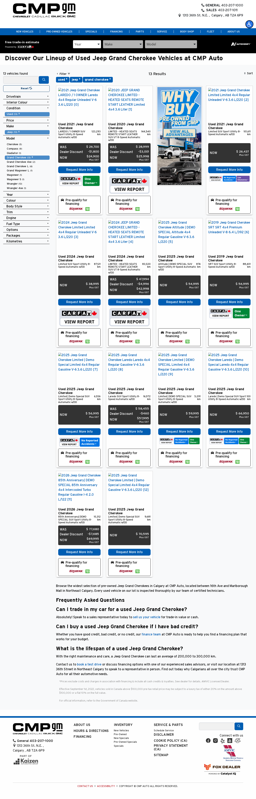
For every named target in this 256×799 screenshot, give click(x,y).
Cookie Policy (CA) (170, 740)
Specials (119, 746)
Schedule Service (164, 730)
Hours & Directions (91, 731)
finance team (151, 634)
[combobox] (87, 44)
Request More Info (79, 169)
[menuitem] (27, 114)
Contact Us (85, 786)
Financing (82, 736)
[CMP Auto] (44, 10)
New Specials (121, 738)
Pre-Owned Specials (125, 742)
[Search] (44, 80)
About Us (82, 725)
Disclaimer (164, 734)
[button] (249, 24)
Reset (25, 88)
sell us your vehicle (146, 617)
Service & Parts (168, 725)
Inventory (123, 725)
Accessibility (106, 786)
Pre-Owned (120, 734)
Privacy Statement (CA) (171, 747)
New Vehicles (121, 730)
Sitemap (161, 755)
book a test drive (89, 664)
